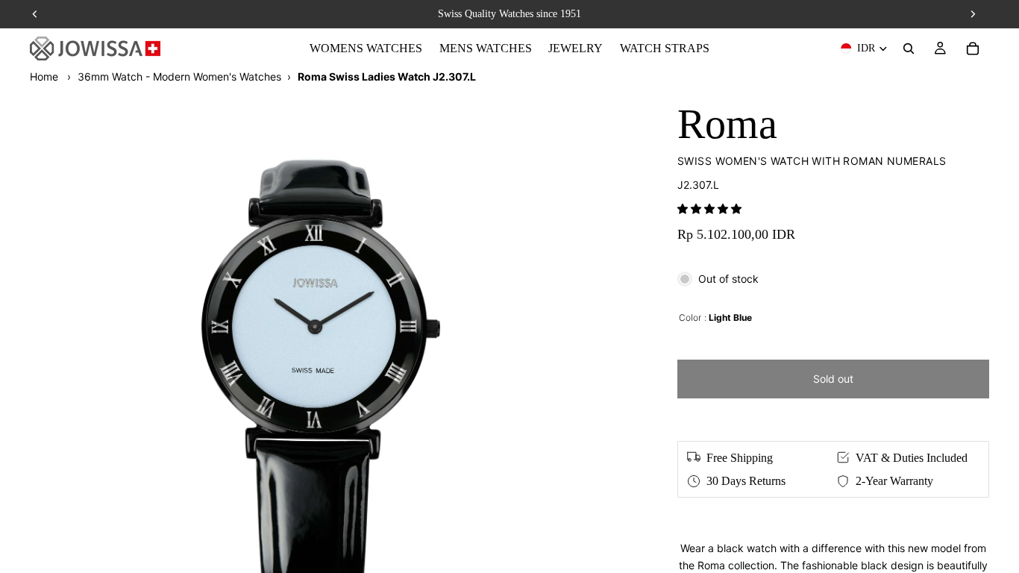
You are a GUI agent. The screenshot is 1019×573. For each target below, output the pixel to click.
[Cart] (972, 48)
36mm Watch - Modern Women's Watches (179, 76)
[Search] (908, 48)
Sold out (833, 378)
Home (44, 76)
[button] (709, 208)
